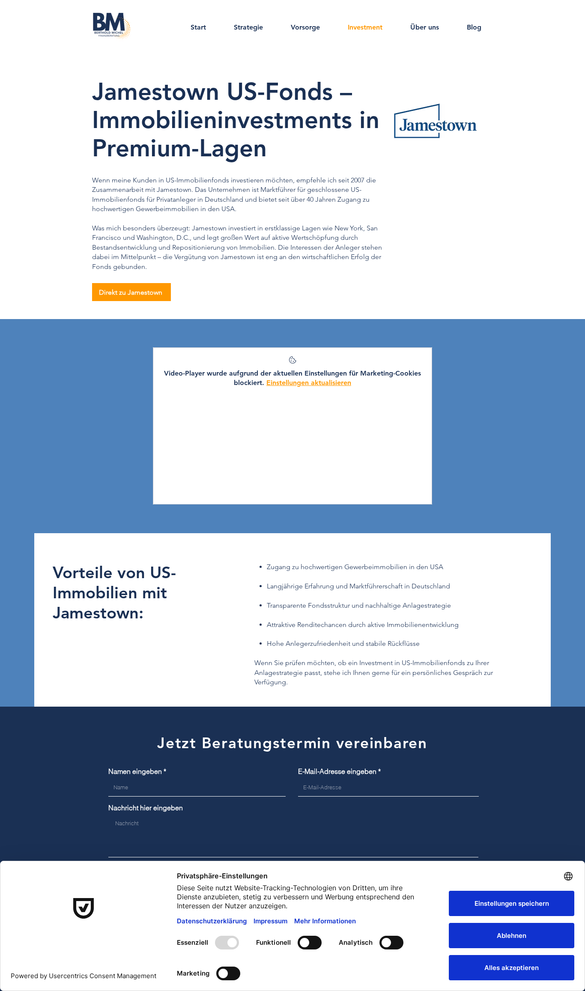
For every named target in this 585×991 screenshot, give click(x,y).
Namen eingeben (135, 771)
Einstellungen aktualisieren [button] (308, 383)
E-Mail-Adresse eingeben (337, 771)
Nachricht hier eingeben (145, 807)
